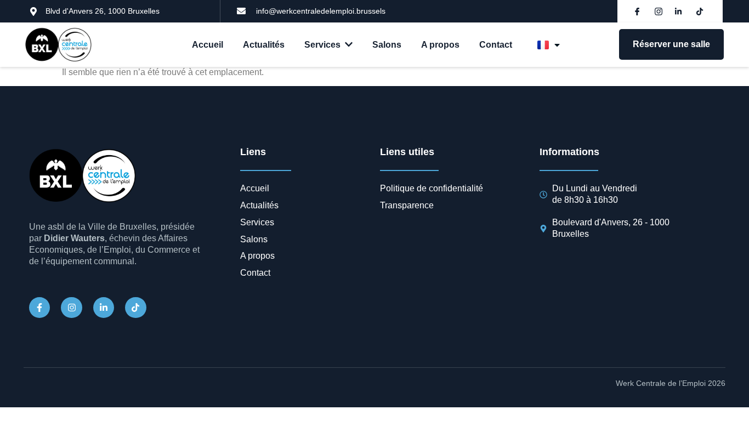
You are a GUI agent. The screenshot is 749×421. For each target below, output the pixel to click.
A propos (440, 44)
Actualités (264, 44)
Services (322, 44)
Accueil (207, 44)
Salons (386, 44)
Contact (495, 44)
